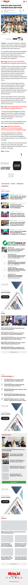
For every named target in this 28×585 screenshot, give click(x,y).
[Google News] (18, 578)
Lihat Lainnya (13, 352)
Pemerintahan (13, 203)
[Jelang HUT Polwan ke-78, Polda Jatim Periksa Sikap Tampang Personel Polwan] (5, 214)
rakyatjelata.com (12, 260)
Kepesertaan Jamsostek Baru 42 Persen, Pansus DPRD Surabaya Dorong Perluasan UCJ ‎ (13, 343)
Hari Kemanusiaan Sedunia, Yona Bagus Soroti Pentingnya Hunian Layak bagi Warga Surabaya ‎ (13, 348)
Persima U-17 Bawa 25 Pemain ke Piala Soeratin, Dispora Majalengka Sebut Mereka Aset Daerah (17, 461)
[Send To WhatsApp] (21, 12)
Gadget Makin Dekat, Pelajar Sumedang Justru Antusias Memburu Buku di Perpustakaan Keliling (14, 385)
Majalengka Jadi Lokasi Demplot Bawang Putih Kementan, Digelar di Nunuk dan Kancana (21, 545)
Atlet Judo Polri (5, 183)
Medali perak (5, 186)
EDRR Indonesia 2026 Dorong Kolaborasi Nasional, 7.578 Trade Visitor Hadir (13, 532)
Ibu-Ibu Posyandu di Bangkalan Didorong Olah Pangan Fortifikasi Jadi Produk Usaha (14, 395)
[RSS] (21, 578)
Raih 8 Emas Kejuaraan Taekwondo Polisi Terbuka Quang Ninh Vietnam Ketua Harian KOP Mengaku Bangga (13, 128)
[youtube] (15, 578)
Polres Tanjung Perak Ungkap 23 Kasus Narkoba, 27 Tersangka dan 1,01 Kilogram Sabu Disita (18, 233)
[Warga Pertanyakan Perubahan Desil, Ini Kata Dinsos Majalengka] (5, 205)
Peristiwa (6, 11)
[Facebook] (7, 578)
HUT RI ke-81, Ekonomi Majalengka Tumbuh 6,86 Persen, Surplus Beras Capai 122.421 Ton (17, 475)
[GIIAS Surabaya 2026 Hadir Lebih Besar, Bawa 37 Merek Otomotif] (7, 552)
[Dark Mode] (24, 1)
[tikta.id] (6, 1)
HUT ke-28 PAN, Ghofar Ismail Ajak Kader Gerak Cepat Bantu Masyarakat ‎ (12, 329)
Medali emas (20, 183)
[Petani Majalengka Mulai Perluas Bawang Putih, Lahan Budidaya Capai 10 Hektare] (7, 538)
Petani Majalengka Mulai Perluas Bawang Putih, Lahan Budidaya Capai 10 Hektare (6, 545)
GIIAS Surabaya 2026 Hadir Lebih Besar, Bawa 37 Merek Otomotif (15, 390)
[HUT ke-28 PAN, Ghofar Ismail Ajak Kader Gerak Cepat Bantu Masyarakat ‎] (14, 320)
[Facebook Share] (20, 10)
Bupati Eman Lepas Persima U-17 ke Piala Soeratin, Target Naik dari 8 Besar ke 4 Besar (15, 399)
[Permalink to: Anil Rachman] (2, 11)
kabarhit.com (11, 247)
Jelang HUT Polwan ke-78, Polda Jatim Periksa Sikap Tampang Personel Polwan (17, 215)
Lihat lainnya (13, 482)
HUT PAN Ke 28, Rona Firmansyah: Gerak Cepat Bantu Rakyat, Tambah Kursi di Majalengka (12, 333)
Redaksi (7, 151)
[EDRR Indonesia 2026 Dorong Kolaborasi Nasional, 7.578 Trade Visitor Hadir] (14, 525)
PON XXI (13, 183)
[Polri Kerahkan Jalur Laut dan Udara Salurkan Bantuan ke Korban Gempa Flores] (5, 197)
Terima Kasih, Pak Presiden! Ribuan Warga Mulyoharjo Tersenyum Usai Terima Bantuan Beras (17, 224)
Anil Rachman (11, 10)
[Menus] (2, 1)
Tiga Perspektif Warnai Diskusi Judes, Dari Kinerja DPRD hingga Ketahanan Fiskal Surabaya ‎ (13, 338)
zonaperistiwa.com (12, 254)
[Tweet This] (23, 10)
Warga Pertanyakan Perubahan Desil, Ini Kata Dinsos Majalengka (17, 206)
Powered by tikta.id (14, 581)
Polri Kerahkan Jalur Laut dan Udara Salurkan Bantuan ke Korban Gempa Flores (18, 197)
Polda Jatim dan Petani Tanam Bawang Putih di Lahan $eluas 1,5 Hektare (21, 558)
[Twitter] (10, 578)
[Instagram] (13, 578)
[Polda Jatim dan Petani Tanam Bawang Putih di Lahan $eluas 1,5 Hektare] (21, 552)
